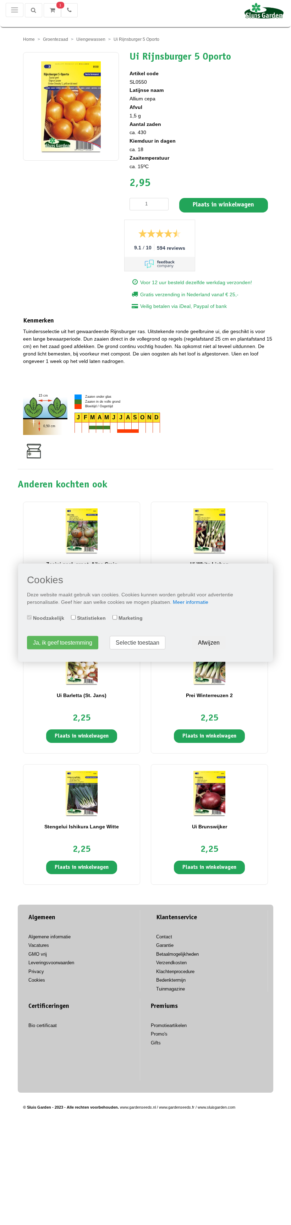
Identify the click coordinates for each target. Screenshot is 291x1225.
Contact (164, 936)
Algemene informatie (49, 936)
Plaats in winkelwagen (223, 205)
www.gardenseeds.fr (176, 1107)
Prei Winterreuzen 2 (209, 695)
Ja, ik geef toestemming (62, 642)
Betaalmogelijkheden (177, 954)
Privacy (36, 971)
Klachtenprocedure (175, 971)
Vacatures (38, 945)
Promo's (159, 1034)
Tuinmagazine (170, 989)
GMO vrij (37, 954)
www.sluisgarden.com (216, 1107)
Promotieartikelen (169, 1025)
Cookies (36, 980)
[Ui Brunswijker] (209, 792)
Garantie (165, 945)
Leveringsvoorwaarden (51, 962)
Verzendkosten (171, 962)
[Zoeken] (33, 10)
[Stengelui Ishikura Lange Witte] (82, 792)
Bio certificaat (42, 1025)
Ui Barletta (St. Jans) (81, 695)
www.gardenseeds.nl (138, 1107)
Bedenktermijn (171, 980)
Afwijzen (209, 642)
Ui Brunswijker (209, 826)
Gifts (156, 1042)
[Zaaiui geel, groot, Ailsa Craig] (82, 530)
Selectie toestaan (137, 642)
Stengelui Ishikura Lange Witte (81, 826)
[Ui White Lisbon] (209, 530)
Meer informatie (190, 602)
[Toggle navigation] (14, 10)
